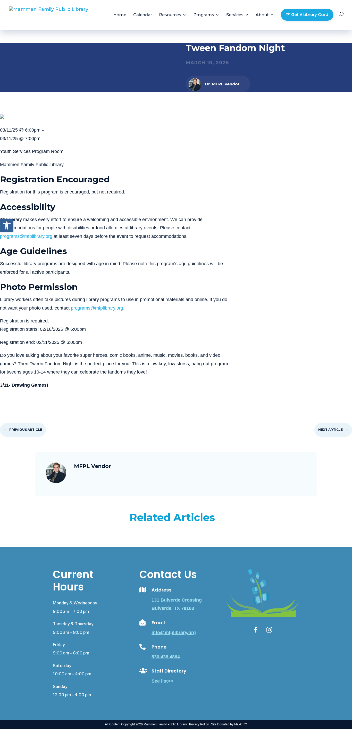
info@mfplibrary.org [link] (174, 632)
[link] (6, 225)
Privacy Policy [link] (199, 724)
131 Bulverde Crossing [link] (177, 600)
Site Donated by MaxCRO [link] (229, 724)
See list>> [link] (162, 681)
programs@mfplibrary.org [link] (26, 236)
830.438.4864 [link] (166, 656)
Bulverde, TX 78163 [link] (173, 608)
